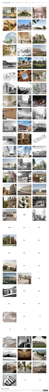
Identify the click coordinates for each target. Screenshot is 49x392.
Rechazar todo (40, 390)
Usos (45, 5)
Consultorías (39, 5)
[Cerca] (48, 388)
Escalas (43, 5)
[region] (24, 389)
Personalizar (34, 390)
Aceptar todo (45, 390)
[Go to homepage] (6, 2)
